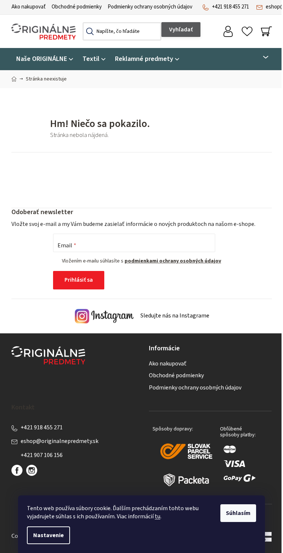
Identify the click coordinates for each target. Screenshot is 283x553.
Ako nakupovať (28, 7)
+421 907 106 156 (42, 455)
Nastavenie (48, 535)
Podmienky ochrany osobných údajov (150, 7)
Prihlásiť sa (78, 280)
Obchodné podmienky (77, 7)
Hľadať (180, 29)
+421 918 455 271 (230, 7)
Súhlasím (238, 513)
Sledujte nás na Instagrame (174, 316)
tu (157, 516)
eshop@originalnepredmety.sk (59, 441)
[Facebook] (16, 470)
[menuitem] (44, 59)
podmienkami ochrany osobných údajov (173, 261)
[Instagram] (31, 470)
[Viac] (261, 57)
